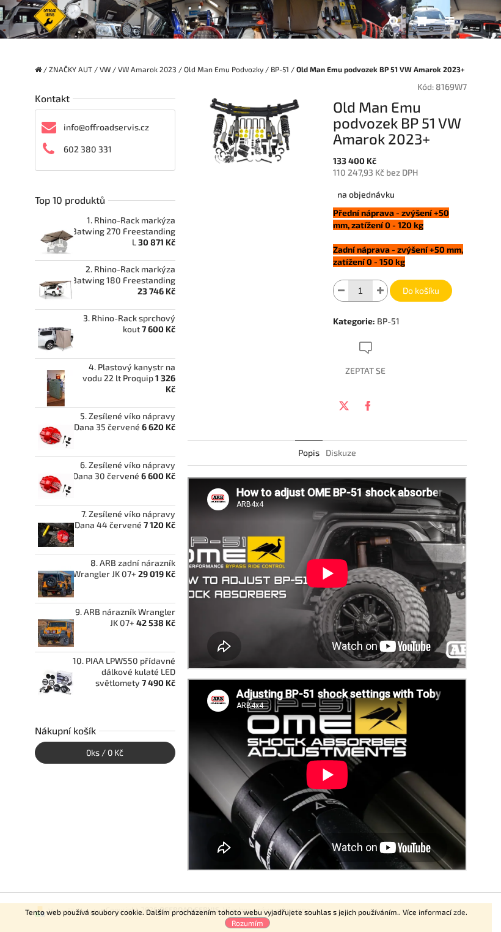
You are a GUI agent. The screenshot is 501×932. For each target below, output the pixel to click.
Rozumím (247, 923)
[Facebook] (368, 406)
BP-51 (388, 321)
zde (459, 912)
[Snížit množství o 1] (341, 290)
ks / (104, 752)
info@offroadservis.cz (106, 127)
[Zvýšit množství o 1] (380, 290)
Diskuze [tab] (341, 452)
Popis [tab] (309, 452)
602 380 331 (88, 149)
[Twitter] (344, 406)
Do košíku (421, 290)
